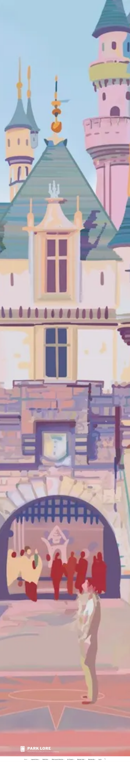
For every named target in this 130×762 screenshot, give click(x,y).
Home (25, 759)
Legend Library (35, 759)
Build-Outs (45, 759)
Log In (99, 759)
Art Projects (70, 759)
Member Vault (80, 759)
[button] (105, 759)
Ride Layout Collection (57, 759)
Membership (91, 759)
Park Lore (39, 748)
